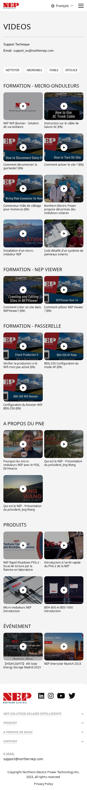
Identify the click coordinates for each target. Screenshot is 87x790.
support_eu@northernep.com (33, 50)
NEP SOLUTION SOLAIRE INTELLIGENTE (32, 714)
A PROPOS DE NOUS (18, 732)
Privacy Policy (43, 784)
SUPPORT (10, 741)
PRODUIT (10, 723)
